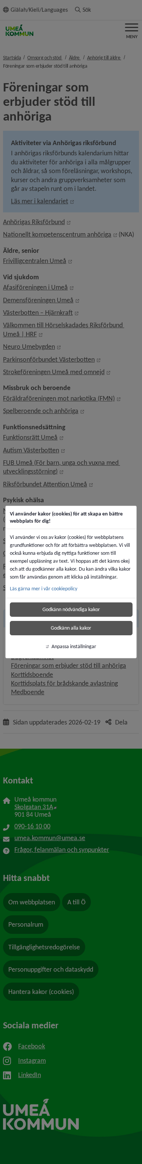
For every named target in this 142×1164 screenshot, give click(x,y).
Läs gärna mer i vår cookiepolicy (43, 588)
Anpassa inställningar (73, 646)
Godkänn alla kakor (71, 628)
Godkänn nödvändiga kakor (71, 609)
